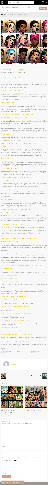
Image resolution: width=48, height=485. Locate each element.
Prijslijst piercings (4, 10)
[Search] (32, 2)
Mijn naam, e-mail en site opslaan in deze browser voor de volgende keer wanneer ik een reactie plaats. (22, 457)
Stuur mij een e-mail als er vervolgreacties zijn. (12, 469)
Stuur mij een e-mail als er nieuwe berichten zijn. (12, 473)
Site (3, 452)
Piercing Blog (29, 7)
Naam (3, 440)
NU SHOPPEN (43, 8)
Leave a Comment (22, 72)
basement (5, 72)
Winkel (2, 7)
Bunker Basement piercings (12, 7)
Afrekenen (22, 7)
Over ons (29, 10)
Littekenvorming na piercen (33, 410)
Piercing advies (4, 67)
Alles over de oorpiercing (35, 351)
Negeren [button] (17, 482)
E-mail (3, 446)
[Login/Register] (40, 2)
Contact (35, 10)
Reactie (4, 425)
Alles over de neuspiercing (6, 351)
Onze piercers (22, 10)
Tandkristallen (14, 10)
